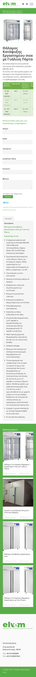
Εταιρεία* (6, 169)
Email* (5, 139)
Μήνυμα (6, 179)
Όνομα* (5, 129)
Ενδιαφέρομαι (11, 473)
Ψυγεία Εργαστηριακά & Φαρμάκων (18, 207)
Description (8, 219)
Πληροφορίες (25, 473)
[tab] (8, 218)
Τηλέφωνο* (7, 149)
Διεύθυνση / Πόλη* (9, 159)
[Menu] (30, 4)
